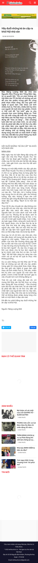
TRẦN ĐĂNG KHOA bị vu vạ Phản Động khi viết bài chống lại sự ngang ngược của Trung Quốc (26, 437)
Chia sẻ (33, 327)
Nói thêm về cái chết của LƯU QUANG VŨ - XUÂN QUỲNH (25, 412)
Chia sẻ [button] (7, 327)
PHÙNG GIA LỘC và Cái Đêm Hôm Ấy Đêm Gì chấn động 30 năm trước (26, 425)
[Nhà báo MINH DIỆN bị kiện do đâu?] (9, 451)
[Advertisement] (19, 530)
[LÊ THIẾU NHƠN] (13, 2)
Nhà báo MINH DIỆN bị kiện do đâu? (26, 449)
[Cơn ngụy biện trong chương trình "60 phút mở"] (9, 464)
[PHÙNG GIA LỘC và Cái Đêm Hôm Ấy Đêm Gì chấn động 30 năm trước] (9, 426)
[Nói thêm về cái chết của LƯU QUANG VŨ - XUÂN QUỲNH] (9, 414)
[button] (30, 3)
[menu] (3, 3)
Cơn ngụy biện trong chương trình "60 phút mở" (26, 462)
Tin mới (6, 472)
